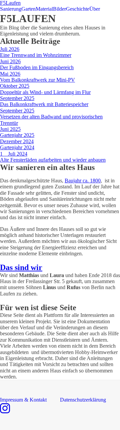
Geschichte (77, 9)
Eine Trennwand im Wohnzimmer (35, 55)
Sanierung (10, 9)
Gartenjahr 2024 (17, 147)
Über (94, 9)
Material (44, 9)
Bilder (59, 9)
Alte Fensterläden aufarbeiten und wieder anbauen (53, 160)
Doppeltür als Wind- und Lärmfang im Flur (45, 92)
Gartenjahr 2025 (17, 135)
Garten (28, 9)
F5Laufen (10, 3)
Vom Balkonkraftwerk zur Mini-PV (37, 80)
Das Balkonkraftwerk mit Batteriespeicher (44, 104)
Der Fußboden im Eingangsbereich (37, 67)
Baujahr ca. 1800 (83, 180)
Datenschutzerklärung (83, 400)
